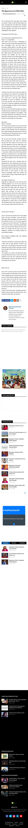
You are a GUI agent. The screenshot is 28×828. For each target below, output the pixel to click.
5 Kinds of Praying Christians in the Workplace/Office (17, 792)
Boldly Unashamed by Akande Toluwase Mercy (16, 446)
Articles (6, 8)
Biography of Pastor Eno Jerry (16, 425)
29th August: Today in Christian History (16, 755)
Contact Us (11, 825)
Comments (22, 543)
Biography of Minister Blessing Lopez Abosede (16, 479)
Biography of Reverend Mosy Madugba (16, 453)
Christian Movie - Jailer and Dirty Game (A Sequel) (17, 779)
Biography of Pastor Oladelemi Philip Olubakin (16, 439)
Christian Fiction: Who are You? (16, 712)
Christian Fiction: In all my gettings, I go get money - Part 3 (17, 700)
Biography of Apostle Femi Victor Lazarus (17, 459)
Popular (5, 543)
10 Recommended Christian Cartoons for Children (15, 785)
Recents (14, 543)
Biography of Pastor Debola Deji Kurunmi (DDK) (17, 486)
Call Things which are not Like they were (17, 761)
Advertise (21, 824)
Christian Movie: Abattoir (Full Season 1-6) (16, 472)
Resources (14, 824)
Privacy (17, 825)
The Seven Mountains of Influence (17, 767)
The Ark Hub (8, 824)
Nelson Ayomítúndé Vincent (15, 307)
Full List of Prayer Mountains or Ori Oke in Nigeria (17, 433)
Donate (16, 822)
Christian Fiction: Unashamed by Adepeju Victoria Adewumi (17, 706)
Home (3, 8)
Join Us (21, 822)
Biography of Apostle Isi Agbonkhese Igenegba (15, 466)
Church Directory (9, 822)
